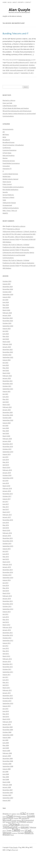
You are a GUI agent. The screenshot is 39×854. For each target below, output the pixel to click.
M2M (7, 70)
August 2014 (7, 580)
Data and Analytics (9, 155)
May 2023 (6, 336)
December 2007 (8, 790)
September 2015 (8, 546)
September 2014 (8, 578)
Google (31, 816)
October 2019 (7, 449)
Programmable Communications (13, 187)
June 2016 (6, 522)
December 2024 (8, 287)
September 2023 (8, 326)
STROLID (22, 822)
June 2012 (6, 648)
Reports (21, 2)
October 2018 (7, 475)
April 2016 (6, 528)
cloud (31, 62)
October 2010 (7, 701)
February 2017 (7, 515)
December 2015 (8, 538)
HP (4, 68)
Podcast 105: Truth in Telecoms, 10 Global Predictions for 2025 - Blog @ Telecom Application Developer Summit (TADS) (18, 247)
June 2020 (6, 428)
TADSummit (10, 827)
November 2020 (8, 415)
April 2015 (6, 559)
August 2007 (7, 800)
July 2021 (5, 394)
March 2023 (6, 342)
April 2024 (6, 307)
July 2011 (5, 677)
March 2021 (6, 404)
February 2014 (7, 596)
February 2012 (7, 659)
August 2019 (7, 454)
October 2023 (7, 323)
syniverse (30, 822)
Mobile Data (6, 176)
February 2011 (7, 690)
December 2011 (8, 664)
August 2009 (7, 737)
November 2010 (8, 698)
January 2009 (7, 756)
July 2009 (5, 740)
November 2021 (8, 384)
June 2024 (6, 302)
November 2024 (8, 289)
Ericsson (17, 816)
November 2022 (8, 352)
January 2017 (7, 517)
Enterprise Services (25, 60)
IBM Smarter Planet (11, 68)
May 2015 (6, 557)
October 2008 (7, 764)
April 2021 (6, 402)
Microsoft (7, 820)
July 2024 (5, 300)
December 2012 (8, 633)
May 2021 (6, 399)
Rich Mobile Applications (10, 190)
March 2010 (6, 719)
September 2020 (8, 420)
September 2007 (8, 798)
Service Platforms (8, 195)
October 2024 (7, 292)
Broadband (6, 140)
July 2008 (5, 772)
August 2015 (7, 549)
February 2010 (7, 722)
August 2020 (7, 423)
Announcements (8, 129)
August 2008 (7, 769)
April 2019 (6, 465)
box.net (9, 62)
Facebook (24, 816)
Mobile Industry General (10, 179)
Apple (18, 814)
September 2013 (8, 609)
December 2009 (8, 727)
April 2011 (6, 685)
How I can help (7, 103)
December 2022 (8, 349)
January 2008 (7, 787)
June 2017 (6, 504)
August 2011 (7, 675)
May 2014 (6, 588)
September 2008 (8, 766)
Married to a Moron (9, 100)
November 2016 (8, 520)
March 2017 (6, 512)
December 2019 (8, 444)
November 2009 (8, 730)
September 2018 (8, 478)
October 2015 (7, 543)
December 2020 (8, 412)
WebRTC (5, 213)
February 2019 (7, 470)
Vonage (21, 833)
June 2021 (6, 397)
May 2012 (6, 651)
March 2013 (6, 625)
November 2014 (8, 572)
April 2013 (6, 622)
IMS (20, 818)
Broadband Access (8, 142)
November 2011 (8, 667)
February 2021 (7, 407)
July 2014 (5, 583)
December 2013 (8, 601)
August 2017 (7, 499)
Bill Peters (6, 134)
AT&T (23, 813)
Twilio (16, 830)
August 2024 (7, 297)
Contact (28, 2)
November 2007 (8, 792)
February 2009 (7, 753)
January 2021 (7, 410)
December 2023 (8, 318)
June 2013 (6, 617)
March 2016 (6, 530)
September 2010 (8, 703)
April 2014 (6, 591)
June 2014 (6, 585)
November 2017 (8, 494)
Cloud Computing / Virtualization (13, 145)
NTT (25, 70)
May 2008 (6, 777)
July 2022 (5, 363)
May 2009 (6, 745)
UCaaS (28, 830)
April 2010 (6, 716)
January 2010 (7, 724)
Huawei (16, 818)
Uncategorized (7, 205)
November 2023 (8, 321)
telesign (25, 827)
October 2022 (7, 355)
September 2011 (8, 672)
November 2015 (8, 541)
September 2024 (8, 294)
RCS (23, 820)
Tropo (8, 830)
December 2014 (8, 570)
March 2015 (6, 562)
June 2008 (6, 774)
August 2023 (7, 328)
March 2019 (6, 467)
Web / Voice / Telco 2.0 (10, 210)
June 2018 (6, 483)
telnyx (4, 830)
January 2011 (7, 693)
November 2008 (8, 761)
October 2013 (7, 606)
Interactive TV (7, 169)
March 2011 (6, 688)
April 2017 (6, 509)
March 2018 (6, 486)
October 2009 (7, 732)
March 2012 (6, 656)
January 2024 (7, 315)
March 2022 (6, 373)
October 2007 (7, 795)
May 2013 (6, 619)
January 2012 (7, 661)
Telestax (32, 827)
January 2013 (7, 630)
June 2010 (6, 711)
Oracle (14, 820)
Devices (5, 158)
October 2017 (7, 496)
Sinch (13, 822)
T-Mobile (5, 825)
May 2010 (6, 714)
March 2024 (6, 310)
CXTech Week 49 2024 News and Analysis (16, 108)
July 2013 (5, 614)
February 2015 (7, 564)
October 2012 (7, 638)
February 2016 (7, 533)
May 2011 (6, 682)
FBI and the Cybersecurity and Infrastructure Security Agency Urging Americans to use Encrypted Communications (19, 113)
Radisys (19, 820)
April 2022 (6, 370)
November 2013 (8, 604)
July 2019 (5, 457)
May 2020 (6, 431)
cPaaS (9, 816)
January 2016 (7, 536)
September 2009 (8, 735)
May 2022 (6, 368)
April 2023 (6, 339)
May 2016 (6, 525)
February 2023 (7, 344)
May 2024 (6, 305)
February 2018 (7, 488)
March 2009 (6, 751)
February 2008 (7, 785)
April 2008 (6, 779)
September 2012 (8, 640)
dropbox (31, 65)
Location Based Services (10, 174)
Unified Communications (11, 208)
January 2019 (7, 473)
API (4, 132)
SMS (17, 822)
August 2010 (7, 706)
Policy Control (7, 184)
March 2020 (6, 436)
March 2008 (6, 782)
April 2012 (6, 654)
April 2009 (6, 748)
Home (4, 2)
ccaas (31, 813)
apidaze (13, 814)
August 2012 (7, 643)
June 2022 (6, 365)
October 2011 (7, 669)
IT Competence (23, 68)
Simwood (8, 822)
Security (5, 192)
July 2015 (5, 551)
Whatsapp (6, 835)
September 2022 (8, 357)
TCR (19, 827)
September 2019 (8, 452)
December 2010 (8, 695)
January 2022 (7, 378)
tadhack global (24, 825)
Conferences (7, 148)
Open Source (7, 182)
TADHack (14, 824)
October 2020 (7, 418)
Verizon (10, 73)
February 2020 (7, 439)
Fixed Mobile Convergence (11, 163)
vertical (16, 73)
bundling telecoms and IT (21, 62)
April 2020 (6, 433)
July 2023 (5, 331)
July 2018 (5, 481)
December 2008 (8, 758)
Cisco (4, 816)
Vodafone (14, 833)
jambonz (25, 818)
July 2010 (5, 709)
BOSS (4, 137)
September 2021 (8, 389)
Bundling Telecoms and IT (15, 33)
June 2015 (6, 554)
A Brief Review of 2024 (10, 106)
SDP (4, 822)
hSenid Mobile (8, 818)
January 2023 (7, 347)
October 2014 (7, 575)
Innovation (6, 166)
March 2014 (6, 593)
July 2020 (5, 425)
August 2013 (7, 612)
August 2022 (7, 360)
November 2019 (8, 446)
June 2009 (6, 743)
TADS (4, 200)
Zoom (12, 835)
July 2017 (5, 501)
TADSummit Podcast (9, 203)
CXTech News (7, 153)
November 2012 (8, 635)
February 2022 (7, 376)
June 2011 (6, 680)
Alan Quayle (13, 847)
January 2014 (7, 598)
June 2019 (6, 460)
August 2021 (7, 391)
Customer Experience (9, 150)
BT (27, 813)
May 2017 (6, 507)
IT (31, 60)
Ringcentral (29, 820)
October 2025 (7, 281)
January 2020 (7, 441)
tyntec (22, 830)
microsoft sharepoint (16, 70)
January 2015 (7, 567)
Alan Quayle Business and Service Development (19, 10)
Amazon (6, 813)
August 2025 (7, 284)
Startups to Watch (8, 197)
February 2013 (7, 627)
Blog (9, 2)
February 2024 (7, 313)
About (15, 2)
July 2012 (5, 646)
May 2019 (6, 462)
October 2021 (7, 386)
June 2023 (6, 334)
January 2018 (7, 491)
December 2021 (8, 381)
